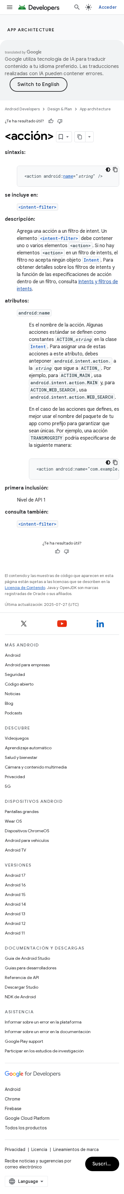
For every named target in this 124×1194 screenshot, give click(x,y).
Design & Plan (60, 109)
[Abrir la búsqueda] (77, 7)
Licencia (39, 1149)
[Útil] (50, 121)
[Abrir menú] (10, 7)
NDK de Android (20, 996)
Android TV (15, 850)
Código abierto (19, 684)
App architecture (30, 29)
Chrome (12, 1099)
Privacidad (15, 776)
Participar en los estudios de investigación (44, 1051)
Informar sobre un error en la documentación (48, 1031)
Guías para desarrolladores (30, 968)
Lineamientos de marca (76, 1149)
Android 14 (15, 904)
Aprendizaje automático (28, 747)
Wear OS (13, 821)
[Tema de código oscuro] (108, 169)
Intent (91, 260)
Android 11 (15, 933)
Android (12, 655)
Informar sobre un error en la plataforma (43, 1022)
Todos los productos (26, 1128)
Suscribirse (105, 1164)
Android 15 (15, 894)
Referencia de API (22, 977)
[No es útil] (59, 121)
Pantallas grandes (22, 811)
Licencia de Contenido (25, 587)
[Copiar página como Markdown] (80, 137)
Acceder (108, 7)
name (68, 176)
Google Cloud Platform (27, 1118)
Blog (9, 703)
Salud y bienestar (21, 757)
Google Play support (24, 1041)
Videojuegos (17, 738)
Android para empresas (27, 665)
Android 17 (15, 875)
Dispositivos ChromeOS (27, 830)
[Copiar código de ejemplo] (115, 169)
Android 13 (15, 913)
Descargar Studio (21, 987)
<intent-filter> (37, 207)
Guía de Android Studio (27, 958)
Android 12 (15, 923)
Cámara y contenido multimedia (36, 767)
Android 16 (15, 885)
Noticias (12, 693)
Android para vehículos (27, 840)
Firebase (13, 1108)
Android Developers (22, 109)
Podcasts (13, 713)
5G (8, 786)
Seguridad (15, 674)
